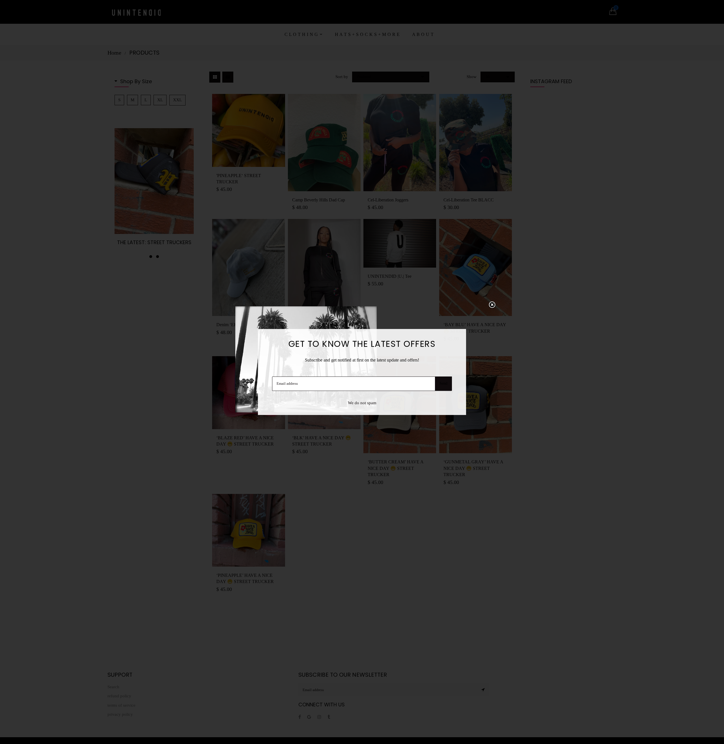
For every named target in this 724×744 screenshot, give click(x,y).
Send (443, 383)
